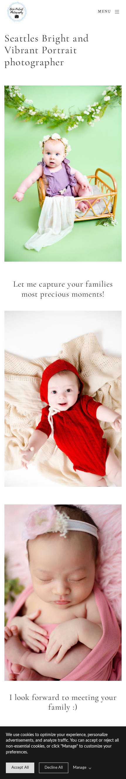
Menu (104, 11)
